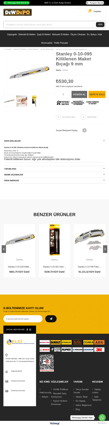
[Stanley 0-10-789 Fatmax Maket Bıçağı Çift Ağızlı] (89, 240)
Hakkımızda (45, 392)
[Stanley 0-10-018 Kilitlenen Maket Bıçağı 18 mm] (19, 240)
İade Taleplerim (96, 398)
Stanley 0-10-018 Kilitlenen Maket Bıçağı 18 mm (19, 266)
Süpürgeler (12, 34)
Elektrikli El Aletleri (27, 34)
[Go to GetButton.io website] (102, 423)
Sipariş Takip (81, 397)
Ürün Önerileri (11, 181)
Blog (78, 409)
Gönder (51, 318)
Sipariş (96, 391)
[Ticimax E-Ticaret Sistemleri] (55, 423)
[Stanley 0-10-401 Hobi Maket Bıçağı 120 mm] (55, 240)
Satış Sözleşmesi (58, 395)
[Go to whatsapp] (102, 417)
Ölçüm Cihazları (78, 34)
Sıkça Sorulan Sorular (81, 391)
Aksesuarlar (46, 43)
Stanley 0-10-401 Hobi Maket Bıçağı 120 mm (54, 266)
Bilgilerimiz (84, 405)
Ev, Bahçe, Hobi (94, 34)
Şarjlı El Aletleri (44, 34)
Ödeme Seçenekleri (13, 175)
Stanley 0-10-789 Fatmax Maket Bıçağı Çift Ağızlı (89, 266)
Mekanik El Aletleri (60, 34)
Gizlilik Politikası (60, 389)
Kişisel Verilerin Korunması (59, 402)
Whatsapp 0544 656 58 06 (18, 3)
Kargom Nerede (97, 3)
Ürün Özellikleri (12, 141)
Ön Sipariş (80, 401)
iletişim (45, 397)
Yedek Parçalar (61, 43)
